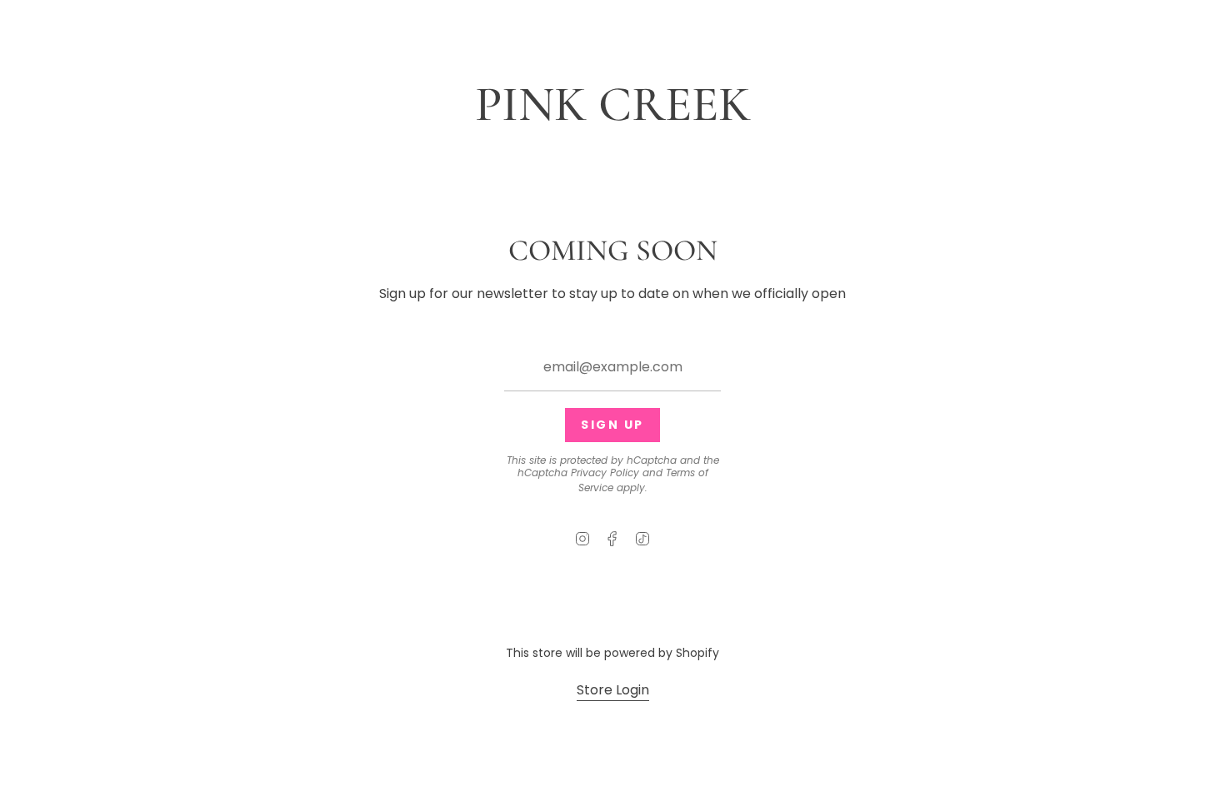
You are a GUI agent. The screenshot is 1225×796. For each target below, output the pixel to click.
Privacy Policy (605, 472)
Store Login (613, 689)
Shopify (697, 652)
